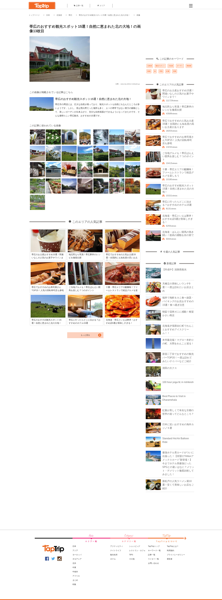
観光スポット (160, 66)
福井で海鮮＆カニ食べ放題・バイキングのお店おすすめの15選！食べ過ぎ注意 (178, 301)
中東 (74, 567)
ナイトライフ (115, 550)
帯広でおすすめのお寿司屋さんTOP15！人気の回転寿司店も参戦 (178, 140)
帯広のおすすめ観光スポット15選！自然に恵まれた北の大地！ (104, 15)
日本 (48, 15)
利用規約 (170, 550)
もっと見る (85, 335)
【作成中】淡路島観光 (174, 269)
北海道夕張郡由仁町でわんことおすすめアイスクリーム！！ (178, 329)
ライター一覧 (153, 559)
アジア (75, 550)
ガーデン (180, 66)
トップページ (34, 15)
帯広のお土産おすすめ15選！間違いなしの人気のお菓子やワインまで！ (178, 93)
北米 (74, 563)
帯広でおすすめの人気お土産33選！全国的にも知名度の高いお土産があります (178, 123)
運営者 (169, 559)
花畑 (174, 71)
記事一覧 (79, 6)
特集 (74, 584)
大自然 (171, 66)
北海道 (59, 15)
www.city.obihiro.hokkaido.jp (130, 84)
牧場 (148, 71)
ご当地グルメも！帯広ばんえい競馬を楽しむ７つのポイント (178, 156)
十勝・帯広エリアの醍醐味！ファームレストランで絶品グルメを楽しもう (178, 172)
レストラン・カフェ (137, 550)
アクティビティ (116, 546)
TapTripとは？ (173, 546)
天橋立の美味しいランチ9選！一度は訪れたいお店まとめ (178, 287)
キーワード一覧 (154, 550)
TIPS (131, 555)
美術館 (189, 66)
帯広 (70, 15)
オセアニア (77, 559)
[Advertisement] (170, 39)
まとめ (75, 580)
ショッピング (134, 546)
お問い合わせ (153, 563)
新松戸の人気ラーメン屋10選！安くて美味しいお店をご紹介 (178, 485)
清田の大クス (169, 368)
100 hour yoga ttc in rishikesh (178, 382)
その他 (132, 559)
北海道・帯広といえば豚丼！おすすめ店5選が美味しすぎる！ (178, 218)
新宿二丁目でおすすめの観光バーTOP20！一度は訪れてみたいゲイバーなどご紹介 (178, 358)
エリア (102, 6)
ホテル (113, 559)
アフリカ (76, 576)
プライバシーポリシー (176, 555)
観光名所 (113, 555)
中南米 (75, 572)
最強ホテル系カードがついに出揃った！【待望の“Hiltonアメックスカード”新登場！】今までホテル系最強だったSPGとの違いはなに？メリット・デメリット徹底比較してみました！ (178, 463)
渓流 (160, 71)
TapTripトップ (154, 546)
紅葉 (167, 71)
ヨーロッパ (77, 555)
